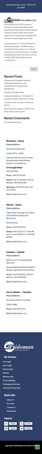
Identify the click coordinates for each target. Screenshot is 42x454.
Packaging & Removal (11, 384)
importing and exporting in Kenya (17, 30)
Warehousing (8, 377)
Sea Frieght (7, 365)
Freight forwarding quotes (23, 27)
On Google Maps (14, 167)
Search (34, 69)
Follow (12, 423)
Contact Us (11, 407)
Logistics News (17, 33)
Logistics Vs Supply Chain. (14, 92)
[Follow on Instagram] (6, 428)
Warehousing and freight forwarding (18, 38)
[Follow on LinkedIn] (21, 428)
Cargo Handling (9, 380)
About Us (10, 400)
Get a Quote (11, 411)
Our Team (10, 404)
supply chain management (14, 36)
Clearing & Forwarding (11, 388)
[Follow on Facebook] (6, 424)
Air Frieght (7, 362)
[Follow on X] (21, 424)
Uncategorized (30, 36)
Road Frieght (8, 369)
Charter (6, 373)
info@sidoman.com (15, 5)
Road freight (28, 33)
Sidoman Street (12, 171)
